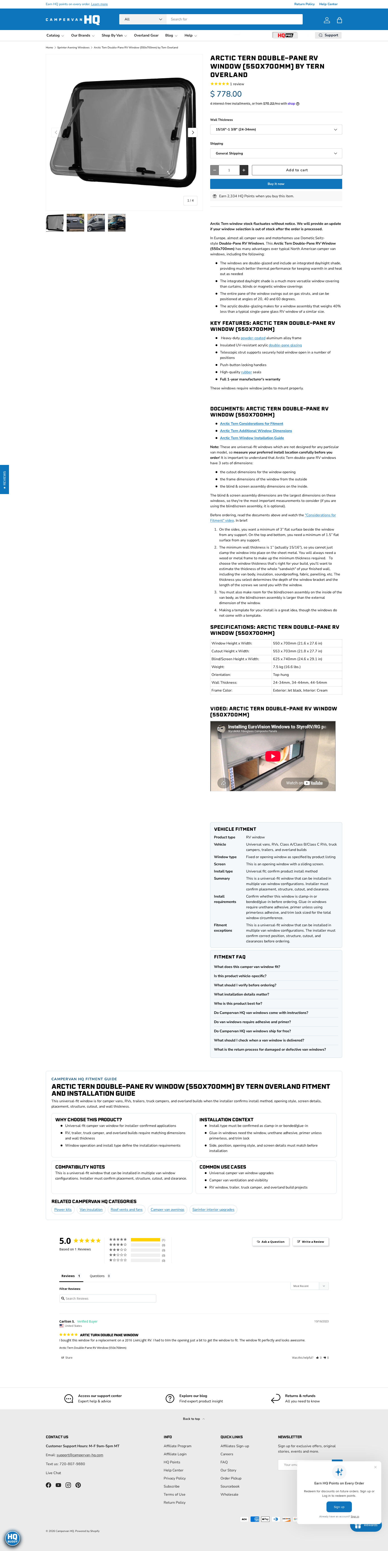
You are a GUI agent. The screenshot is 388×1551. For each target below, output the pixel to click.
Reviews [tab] (68, 1276)
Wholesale (229, 1494)
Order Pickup (230, 1478)
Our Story (228, 1470)
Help (189, 35)
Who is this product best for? (238, 1003)
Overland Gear (146, 35)
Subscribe (172, 1486)
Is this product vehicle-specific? (240, 976)
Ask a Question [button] (273, 1242)
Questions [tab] (97, 1276)
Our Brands (80, 35)
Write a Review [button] (313, 1242)
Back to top (192, 1419)
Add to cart (297, 170)
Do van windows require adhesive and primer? (252, 1022)
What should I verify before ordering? (245, 985)
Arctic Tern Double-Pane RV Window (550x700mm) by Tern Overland (136, 47)
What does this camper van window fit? (247, 966)
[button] (339, 20)
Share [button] (69, 1358)
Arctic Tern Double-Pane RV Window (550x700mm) (92, 1348)
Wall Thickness (221, 120)
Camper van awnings (167, 1209)
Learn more (99, 4)
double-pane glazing (285, 345)
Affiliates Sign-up (234, 1446)
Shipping (216, 143)
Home (49, 47)
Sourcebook (230, 1486)
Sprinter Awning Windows (73, 47)
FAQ (224, 1462)
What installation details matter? (241, 994)
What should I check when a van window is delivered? (259, 1040)
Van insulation (91, 1209)
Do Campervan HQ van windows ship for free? (252, 1031)
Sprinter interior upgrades (213, 1209)
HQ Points (172, 1462)
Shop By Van (112, 35)
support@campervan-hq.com (80, 1455)
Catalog (53, 35)
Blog (169, 35)
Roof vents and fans (127, 1209)
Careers (226, 1454)
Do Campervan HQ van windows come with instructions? (261, 1012)
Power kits (63, 1209)
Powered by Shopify (87, 1531)
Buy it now (276, 184)
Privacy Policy (175, 1478)
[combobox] (211, 19)
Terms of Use (174, 1494)
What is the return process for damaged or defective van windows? (270, 1049)
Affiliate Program (178, 1446)
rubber (246, 372)
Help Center (328, 4)
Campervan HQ (65, 1531)
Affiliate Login (175, 1454)
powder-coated (253, 338)
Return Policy (304, 4)
